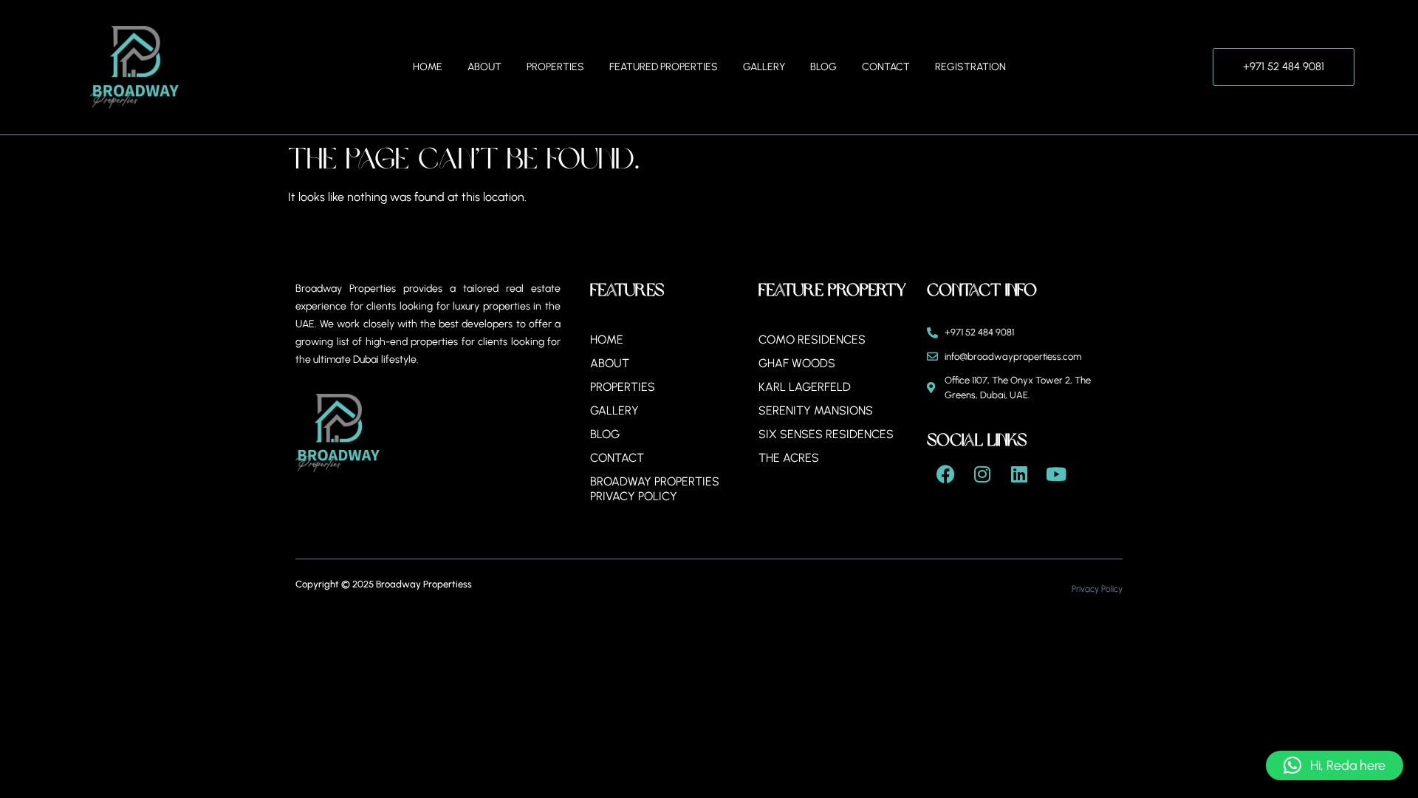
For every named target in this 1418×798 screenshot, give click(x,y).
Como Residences (812, 339)
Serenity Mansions (815, 410)
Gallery (764, 67)
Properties (555, 67)
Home (427, 67)
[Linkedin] (1019, 473)
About (484, 67)
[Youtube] (1056, 473)
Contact (886, 67)
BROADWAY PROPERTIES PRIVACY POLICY (654, 488)
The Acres (788, 458)
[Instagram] (982, 473)
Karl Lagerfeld (804, 387)
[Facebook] (945, 473)
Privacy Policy (1097, 589)
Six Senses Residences (826, 434)
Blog (823, 67)
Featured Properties (663, 67)
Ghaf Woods (796, 363)
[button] (1334, 765)
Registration (970, 67)
